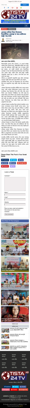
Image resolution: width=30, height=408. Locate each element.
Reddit (13, 163)
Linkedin (5, 163)
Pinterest (5, 166)
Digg (21, 160)
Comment (7, 176)
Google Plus (22, 163)
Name (6, 192)
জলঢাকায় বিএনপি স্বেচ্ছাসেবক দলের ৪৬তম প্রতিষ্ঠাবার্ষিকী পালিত (14, 236)
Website (6, 202)
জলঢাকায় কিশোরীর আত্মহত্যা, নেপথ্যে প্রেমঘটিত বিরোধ (12, 319)
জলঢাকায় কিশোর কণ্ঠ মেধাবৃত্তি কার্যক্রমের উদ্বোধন (13, 253)
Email (6, 197)
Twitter (14, 160)
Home (4, 29)
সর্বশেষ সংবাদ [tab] (15, 324)
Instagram (6, 389)
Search (24, 4)
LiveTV (21, 406)
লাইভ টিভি (4, 359)
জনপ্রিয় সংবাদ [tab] (15, 326)
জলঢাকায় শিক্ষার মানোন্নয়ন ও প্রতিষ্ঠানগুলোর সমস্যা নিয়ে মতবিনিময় (14, 269)
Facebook (5, 160)
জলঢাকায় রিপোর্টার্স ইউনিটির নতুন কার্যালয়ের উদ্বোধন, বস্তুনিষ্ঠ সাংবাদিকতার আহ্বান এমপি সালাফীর (14, 302)
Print (13, 166)
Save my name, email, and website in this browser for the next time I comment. (13, 210)
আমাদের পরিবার (13, 382)
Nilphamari (12, 29)
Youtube (14, 389)
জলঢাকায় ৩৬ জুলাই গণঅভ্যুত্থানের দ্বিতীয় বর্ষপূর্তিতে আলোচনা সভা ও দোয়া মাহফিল (13, 286)
